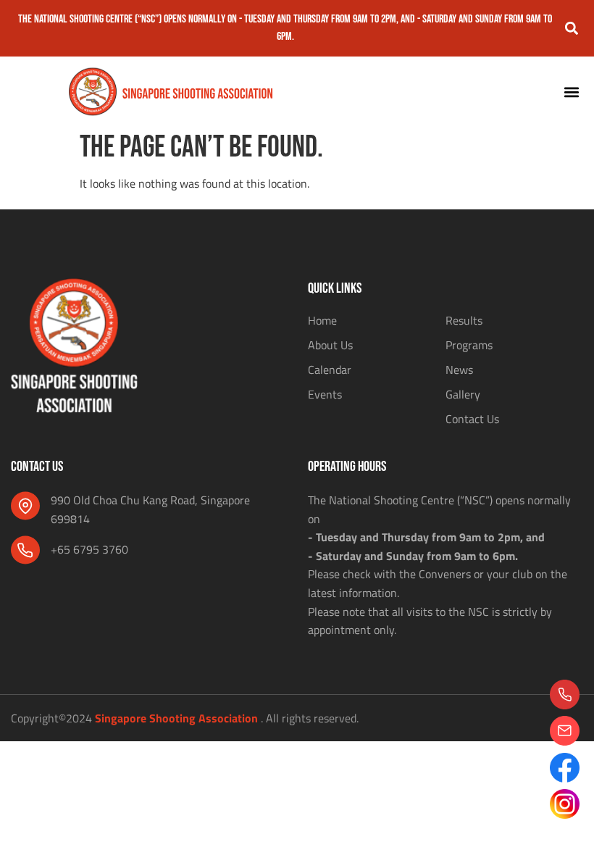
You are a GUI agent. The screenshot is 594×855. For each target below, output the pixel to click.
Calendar (329, 369)
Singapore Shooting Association (176, 718)
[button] (571, 29)
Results (464, 320)
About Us (330, 345)
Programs (469, 345)
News (459, 369)
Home (322, 320)
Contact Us (472, 419)
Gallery (463, 394)
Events (325, 394)
